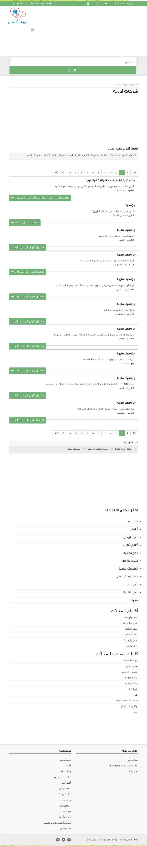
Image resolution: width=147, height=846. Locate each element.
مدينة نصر (120, 190)
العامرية (118, 264)
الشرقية (85, 155)
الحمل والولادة (131, 640)
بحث (71, 70)
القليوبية (95, 155)
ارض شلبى (122, 289)
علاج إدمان (131, 584)
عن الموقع (133, 760)
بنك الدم (133, 521)
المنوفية (38, 155)
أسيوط (70, 155)
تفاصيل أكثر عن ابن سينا (26, 222)
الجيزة (124, 155)
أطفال (134, 529)
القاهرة (132, 155)
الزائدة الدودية (131, 677)
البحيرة (47, 155)
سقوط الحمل (131, 666)
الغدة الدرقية (131, 683)
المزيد (29, 155)
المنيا (53, 155)
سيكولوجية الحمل (127, 576)
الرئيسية (134, 84)
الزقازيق (121, 413)
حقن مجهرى (130, 553)
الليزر (136, 695)
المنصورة (120, 314)
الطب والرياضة (131, 617)
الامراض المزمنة (130, 623)
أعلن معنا (133, 771)
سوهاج (61, 155)
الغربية (77, 155)
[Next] (63, 173)
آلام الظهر (133, 689)
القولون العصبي (130, 672)
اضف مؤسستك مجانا (39, 3)
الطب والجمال (131, 646)
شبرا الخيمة (118, 215)
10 (69, 172)
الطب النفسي (131, 634)
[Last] (56, 173)
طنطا (123, 363)
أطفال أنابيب (130, 545)
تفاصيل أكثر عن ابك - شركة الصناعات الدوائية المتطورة (41, 197)
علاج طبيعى (130, 537)
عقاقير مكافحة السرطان (126, 700)
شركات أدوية (121, 84)
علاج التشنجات (130, 592)
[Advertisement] (75, 121)
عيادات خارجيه (130, 561)
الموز (135, 712)
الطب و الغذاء (131, 629)
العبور (121, 240)
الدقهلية (105, 155)
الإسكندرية (115, 155)
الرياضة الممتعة (130, 660)
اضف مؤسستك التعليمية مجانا (123, 765)
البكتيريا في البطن (129, 706)
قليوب (121, 338)
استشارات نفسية (128, 569)
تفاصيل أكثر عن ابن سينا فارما (29, 247)
